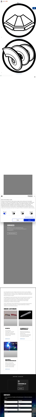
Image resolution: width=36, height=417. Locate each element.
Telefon (5, 408)
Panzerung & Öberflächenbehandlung (10, 360)
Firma (5, 404)
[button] (35, 77)
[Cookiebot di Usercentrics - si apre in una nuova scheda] (28, 196)
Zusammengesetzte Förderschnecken (24, 329)
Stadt (19, 404)
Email (19, 408)
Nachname (20, 400)
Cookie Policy (7, 209)
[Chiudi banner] (34, 196)
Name (5, 400)
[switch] (13, 213)
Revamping (7, 328)
